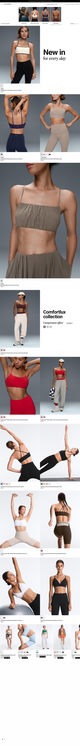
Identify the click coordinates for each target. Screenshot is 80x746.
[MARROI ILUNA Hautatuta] (41, 550)
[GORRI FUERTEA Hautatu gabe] (4, 350)
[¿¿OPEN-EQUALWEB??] (3, 739)
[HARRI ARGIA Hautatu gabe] (4, 483)
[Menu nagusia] (2, 4)
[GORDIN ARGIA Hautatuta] (1, 85)
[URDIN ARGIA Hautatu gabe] (47, 154)
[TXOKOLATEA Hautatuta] (1, 350)
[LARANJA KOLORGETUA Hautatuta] (55, 652)
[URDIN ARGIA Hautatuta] (19, 652)
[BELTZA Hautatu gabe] (49, 154)
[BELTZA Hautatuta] (1, 483)
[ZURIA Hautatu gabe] (44, 617)
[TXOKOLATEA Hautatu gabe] (4, 417)
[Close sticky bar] (78, 1)
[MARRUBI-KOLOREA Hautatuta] (1, 154)
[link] (67, 4)
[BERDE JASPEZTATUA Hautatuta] (37, 652)
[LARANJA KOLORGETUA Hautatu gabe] (44, 154)
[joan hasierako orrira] (7, 4)
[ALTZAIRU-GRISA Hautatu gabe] (75, 652)
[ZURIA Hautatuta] (1, 550)
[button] (77, 4)
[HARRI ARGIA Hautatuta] (41, 154)
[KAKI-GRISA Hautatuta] (1, 280)
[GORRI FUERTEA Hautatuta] (1, 417)
